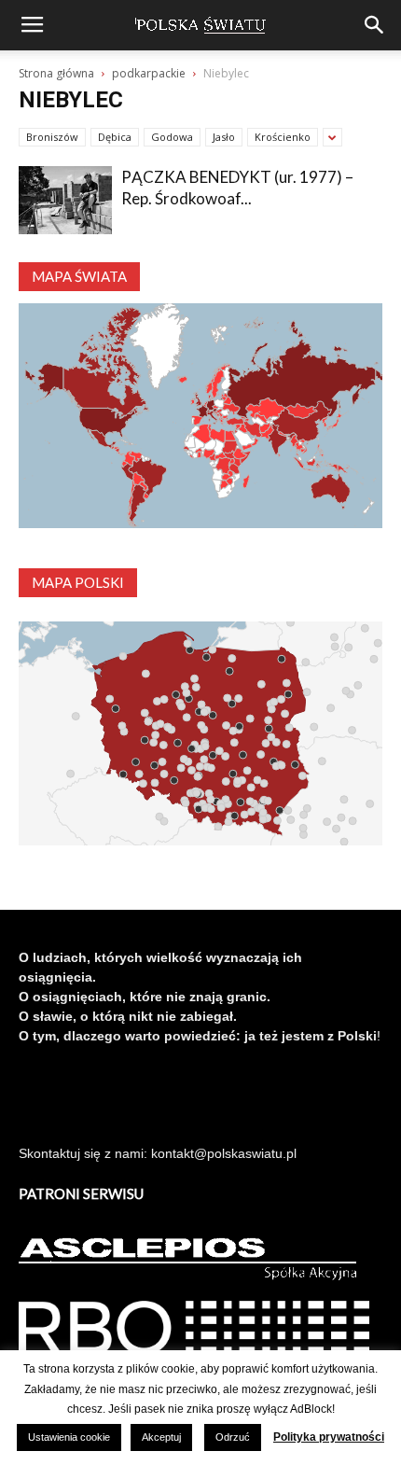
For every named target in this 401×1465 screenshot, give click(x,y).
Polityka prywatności (328, 1437)
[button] (375, 25)
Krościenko (283, 137)
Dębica (114, 137)
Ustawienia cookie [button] (69, 1437)
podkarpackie (149, 73)
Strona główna (56, 73)
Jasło (224, 137)
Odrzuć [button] (232, 1437)
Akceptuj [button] (161, 1437)
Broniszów (52, 137)
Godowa (172, 137)
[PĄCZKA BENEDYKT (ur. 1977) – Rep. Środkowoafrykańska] (65, 200)
